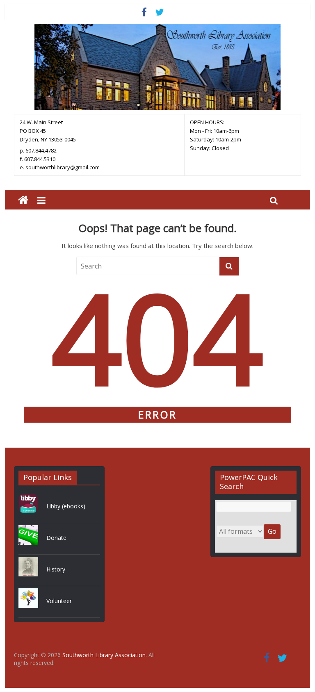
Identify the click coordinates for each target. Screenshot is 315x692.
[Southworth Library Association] (23, 200)
